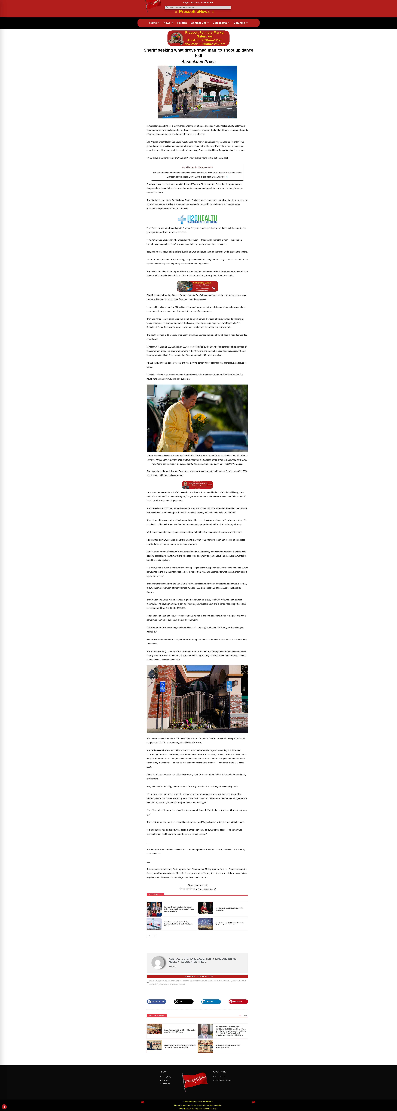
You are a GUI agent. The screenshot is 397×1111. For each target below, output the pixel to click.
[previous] (149, 925)
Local (245, 1005)
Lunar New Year (214, 970)
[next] (154, 925)
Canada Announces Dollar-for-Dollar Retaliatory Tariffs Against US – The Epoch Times (178, 913)
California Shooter (167, 970)
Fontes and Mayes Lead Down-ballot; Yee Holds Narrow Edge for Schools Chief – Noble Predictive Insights (179, 899)
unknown (182, 974)
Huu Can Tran (204, 970)
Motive (243, 970)
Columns (239, 22)
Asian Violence (154, 970)
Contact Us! (198, 22)
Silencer (162, 974)
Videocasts (220, 22)
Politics (182, 22)
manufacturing (226, 970)
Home (153, 22)
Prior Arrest (153, 974)
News (167, 22)
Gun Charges (194, 970)
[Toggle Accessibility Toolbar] (4, 1106)
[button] (156, 991)
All (240, 1005)
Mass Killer (236, 970)
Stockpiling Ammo (171, 974)
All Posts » (172, 956)
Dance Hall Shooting (181, 970)
